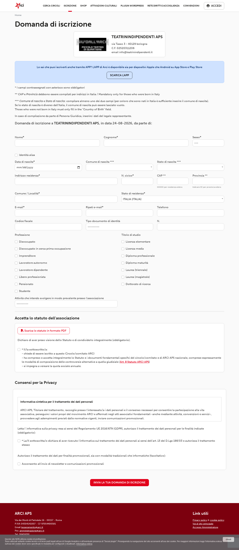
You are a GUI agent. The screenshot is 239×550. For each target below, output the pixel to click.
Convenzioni (191, 5)
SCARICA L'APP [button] (119, 75)
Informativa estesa (84, 544)
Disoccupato (27, 241)
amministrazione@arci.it (32, 530)
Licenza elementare (138, 241)
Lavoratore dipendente (33, 270)
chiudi (228, 539)
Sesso (196, 137)
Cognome (110, 137)
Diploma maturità (137, 262)
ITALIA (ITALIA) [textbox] (132, 199)
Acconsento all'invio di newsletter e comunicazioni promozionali (63, 463)
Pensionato (26, 284)
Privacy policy (200, 520)
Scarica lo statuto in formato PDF (45, 330)
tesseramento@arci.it (32, 527)
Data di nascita (24, 161)
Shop (83, 5)
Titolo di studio (131, 234)
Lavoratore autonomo (33, 262)
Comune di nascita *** (100, 161)
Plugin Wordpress (132, 5)
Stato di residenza (132, 193)
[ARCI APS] (19, 6)
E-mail (19, 207)
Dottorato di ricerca (138, 284)
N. (158, 221)
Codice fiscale (24, 221)
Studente (24, 291)
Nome (19, 137)
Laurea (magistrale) (138, 276)
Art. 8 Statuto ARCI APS (134, 361)
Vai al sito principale (203, 523)
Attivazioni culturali (103, 5)
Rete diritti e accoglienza (163, 5)
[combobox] (119, 167)
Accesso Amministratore (205, 527)
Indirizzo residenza (27, 175)
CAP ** (161, 175)
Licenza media (135, 248)
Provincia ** (200, 175)
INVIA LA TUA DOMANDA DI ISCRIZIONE (119, 482)
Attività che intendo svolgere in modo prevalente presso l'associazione (59, 298)
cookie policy (217, 520)
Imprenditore (27, 255)
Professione (22, 234)
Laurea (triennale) (136, 270)
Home (18, 15)
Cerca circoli (51, 5)
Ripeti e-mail (94, 207)
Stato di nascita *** (169, 161)
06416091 (24, 534)
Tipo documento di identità (103, 221)
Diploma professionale (140, 255)
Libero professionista (32, 276)
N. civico (126, 175)
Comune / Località (26, 193)
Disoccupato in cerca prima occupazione (45, 248)
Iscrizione (70, 5)
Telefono (162, 207)
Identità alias (27, 155)
